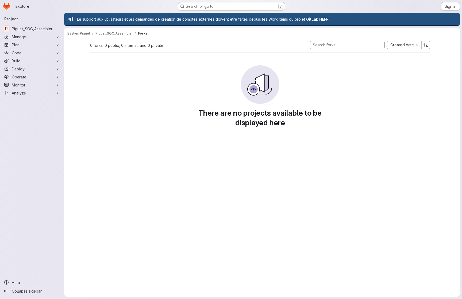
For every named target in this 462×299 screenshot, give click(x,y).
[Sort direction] (426, 45)
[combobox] (404, 45)
